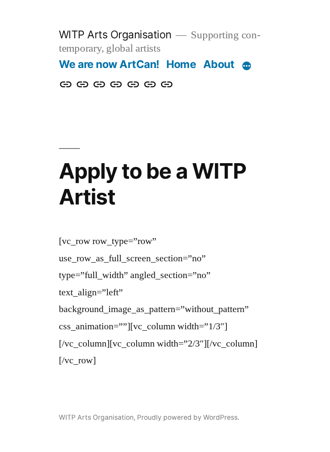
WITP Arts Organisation (115, 34)
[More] (246, 66)
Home (181, 64)
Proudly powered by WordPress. (188, 417)
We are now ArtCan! (109, 64)
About (219, 64)
